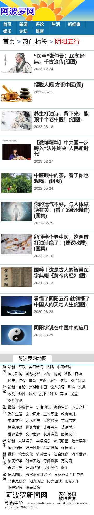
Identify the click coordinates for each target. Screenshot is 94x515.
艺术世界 (33, 420)
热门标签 (35, 41)
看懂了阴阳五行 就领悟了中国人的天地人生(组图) (62, 301)
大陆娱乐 (25, 441)
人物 (47, 374)
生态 (42, 380)
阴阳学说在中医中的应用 (61, 327)
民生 (11, 380)
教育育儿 (68, 414)
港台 (53, 380)
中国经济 (64, 367)
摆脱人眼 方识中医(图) (58, 85)
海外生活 (15, 414)
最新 (11, 367)
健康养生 (25, 407)
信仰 (63, 380)
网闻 (57, 374)
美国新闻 (36, 367)
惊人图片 (15, 474)
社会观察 (61, 454)
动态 (71, 387)
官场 (78, 374)
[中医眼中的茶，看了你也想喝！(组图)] (23, 183)
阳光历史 (36, 481)
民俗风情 (50, 468)
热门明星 (61, 441)
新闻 (23, 24)
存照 (63, 394)
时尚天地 (33, 461)
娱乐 (7, 31)
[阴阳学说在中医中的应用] (23, 335)
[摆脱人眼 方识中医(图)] (23, 92)
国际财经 (33, 374)
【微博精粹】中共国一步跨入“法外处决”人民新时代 (61, 148)
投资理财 (15, 427)
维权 (22, 380)
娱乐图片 (68, 447)
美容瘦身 (50, 420)
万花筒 (66, 461)
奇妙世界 (15, 468)
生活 (56, 24)
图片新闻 (77, 380)
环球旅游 (33, 468)
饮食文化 (25, 454)
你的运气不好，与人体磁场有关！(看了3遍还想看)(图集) (62, 210)
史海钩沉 (43, 407)
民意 (74, 394)
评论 (40, 24)
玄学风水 (33, 414)
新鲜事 (74, 24)
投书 (42, 394)
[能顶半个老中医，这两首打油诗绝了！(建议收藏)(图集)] (23, 244)
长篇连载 (50, 434)
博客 (40, 31)
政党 (11, 394)
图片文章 (68, 434)
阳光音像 (33, 488)
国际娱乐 (15, 447)
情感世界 (43, 454)
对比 (53, 394)
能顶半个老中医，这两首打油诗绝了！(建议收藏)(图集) (61, 242)
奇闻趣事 (50, 461)
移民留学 (15, 461)
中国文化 (15, 420)
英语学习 (68, 427)
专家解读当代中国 (69, 474)
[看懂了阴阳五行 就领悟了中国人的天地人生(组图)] (23, 306)
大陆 (50, 367)
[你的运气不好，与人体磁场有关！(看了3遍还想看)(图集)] (23, 212)
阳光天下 (72, 481)
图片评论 (15, 400)
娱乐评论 (33, 447)
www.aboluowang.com (45, 503)
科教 (68, 374)
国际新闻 (15, 374)
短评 (22, 394)
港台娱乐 (79, 441)
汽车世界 (79, 454)
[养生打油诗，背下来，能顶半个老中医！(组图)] (23, 121)
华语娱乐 (43, 441)
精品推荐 (50, 447)
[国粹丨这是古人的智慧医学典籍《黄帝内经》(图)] (23, 277)
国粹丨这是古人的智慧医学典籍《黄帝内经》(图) (61, 272)
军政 (22, 367)
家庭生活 (61, 407)
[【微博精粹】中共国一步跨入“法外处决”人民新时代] (23, 150)
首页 (7, 24)
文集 (82, 387)
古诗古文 (68, 420)
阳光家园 (15, 488)
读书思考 (50, 427)
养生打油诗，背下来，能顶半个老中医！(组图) (61, 116)
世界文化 (33, 427)
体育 (32, 380)
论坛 (23, 31)
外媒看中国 (38, 387)
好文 (32, 394)
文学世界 (33, 434)
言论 (22, 387)
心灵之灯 (79, 407)
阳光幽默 (54, 481)
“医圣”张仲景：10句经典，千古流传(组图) (59, 59)
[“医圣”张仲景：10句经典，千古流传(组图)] (23, 63)
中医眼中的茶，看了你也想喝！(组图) (61, 178)
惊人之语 (57, 387)
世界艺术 (15, 434)
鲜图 (64, 468)
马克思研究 (17, 481)
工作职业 (50, 414)
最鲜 (11, 454)
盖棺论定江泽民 (38, 474)
